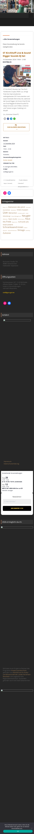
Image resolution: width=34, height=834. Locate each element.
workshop (28, 230)
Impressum (7, 461)
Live (5, 212)
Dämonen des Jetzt (16, 207)
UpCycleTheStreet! (12, 230)
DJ (6, 207)
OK (18, 831)
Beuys (4, 207)
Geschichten (6, 210)
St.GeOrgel (10, 10)
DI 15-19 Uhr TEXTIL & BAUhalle (12, 482)
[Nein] (32, 828)
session (25, 227)
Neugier (26, 215)
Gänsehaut (13, 210)
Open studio (12, 219)
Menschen (13, 213)
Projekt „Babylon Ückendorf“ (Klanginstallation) (23, 183)
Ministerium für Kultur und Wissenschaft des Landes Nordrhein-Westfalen (17, 674)
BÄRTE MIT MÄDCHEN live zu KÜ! (12, 488)
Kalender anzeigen (7, 490)
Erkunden (28, 207)
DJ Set (5, 160)
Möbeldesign (7, 216)
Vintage (21, 230)
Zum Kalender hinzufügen (16, 127)
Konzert (10, 160)
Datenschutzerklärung (11, 464)
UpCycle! (5, 230)
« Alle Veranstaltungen (11, 39)
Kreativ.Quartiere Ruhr (19, 670)
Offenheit (5, 219)
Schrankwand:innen (13, 227)
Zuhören (7, 233)
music (27, 213)
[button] (5, 119)
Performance (21, 219)
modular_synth (21, 213)
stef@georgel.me (8, 293)
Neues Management (16, 216)
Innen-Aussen (22, 210)
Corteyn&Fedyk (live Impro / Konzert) (9, 181)
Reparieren (14, 222)
